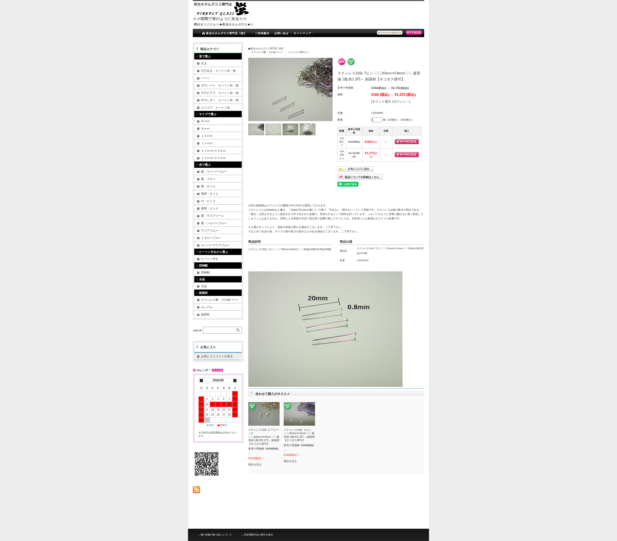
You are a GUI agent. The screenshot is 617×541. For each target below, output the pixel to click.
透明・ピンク (209, 208)
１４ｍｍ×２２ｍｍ (213, 158)
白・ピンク (208, 201)
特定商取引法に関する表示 (258, 534)
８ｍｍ (205, 128)
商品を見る (255, 464)
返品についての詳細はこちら (362, 177)
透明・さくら (209, 194)
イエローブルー (211, 238)
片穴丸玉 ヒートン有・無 (218, 70)
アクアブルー (209, 230)
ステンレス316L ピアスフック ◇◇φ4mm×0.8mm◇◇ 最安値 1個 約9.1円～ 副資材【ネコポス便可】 (263, 436)
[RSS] (196, 491)
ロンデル (207, 307)
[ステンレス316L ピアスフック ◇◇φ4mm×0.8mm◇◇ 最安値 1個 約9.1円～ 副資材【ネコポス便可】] (264, 414)
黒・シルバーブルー (214, 223)
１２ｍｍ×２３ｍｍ (213, 150)
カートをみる (414, 32)
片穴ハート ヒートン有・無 (220, 85)
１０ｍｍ (207, 135)
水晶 (204, 286)
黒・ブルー (208, 179)
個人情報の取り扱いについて (216, 534)
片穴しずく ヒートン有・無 (220, 100)
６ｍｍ (205, 121)
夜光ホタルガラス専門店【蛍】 (226, 33)
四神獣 (205, 272)
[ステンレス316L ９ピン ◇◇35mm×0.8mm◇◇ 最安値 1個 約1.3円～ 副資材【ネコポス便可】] (299, 414)
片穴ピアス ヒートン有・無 (220, 93)
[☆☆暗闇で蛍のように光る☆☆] (222, 14)
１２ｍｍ (207, 143)
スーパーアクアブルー (215, 245)
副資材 (205, 314)
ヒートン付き (209, 259)
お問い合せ (281, 33)
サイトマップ (302, 33)
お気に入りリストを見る (217, 356)
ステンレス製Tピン (298, 52)
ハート (205, 78)
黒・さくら (208, 186)
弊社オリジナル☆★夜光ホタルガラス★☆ (224, 24)
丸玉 (204, 63)
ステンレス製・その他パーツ (267, 52)
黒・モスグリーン (212, 215)
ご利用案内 (262, 33)
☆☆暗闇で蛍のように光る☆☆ (220, 19)
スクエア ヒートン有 (215, 107)
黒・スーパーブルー (214, 171)
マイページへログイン (390, 32)
